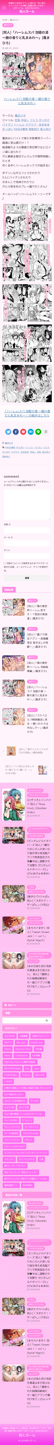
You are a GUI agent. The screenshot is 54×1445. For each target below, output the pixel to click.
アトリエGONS (10, 1120)
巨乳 (39, 452)
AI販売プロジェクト (41, 1036)
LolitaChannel (21, 1055)
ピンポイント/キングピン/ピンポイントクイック (25, 1152)
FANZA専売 (10, 447)
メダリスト (9, 1159)
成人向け (46, 452)
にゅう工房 (9, 1107)
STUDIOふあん (10, 1075)
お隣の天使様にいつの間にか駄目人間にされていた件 (27, 1088)
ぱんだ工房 (24, 1107)
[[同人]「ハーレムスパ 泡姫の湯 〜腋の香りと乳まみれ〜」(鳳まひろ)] (31, 432)
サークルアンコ (31, 1126)
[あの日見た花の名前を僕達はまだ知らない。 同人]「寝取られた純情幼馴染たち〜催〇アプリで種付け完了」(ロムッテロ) (39, 978)
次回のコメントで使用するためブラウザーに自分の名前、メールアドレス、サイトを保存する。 (26, 567)
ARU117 (8, 1042)
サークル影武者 (11, 1133)
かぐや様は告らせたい (14, 1094)
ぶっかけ (6, 452)
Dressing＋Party (23, 1049)
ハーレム (29, 447)
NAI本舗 (36, 1055)
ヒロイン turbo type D (14, 1146)
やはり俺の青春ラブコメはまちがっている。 (23, 1113)
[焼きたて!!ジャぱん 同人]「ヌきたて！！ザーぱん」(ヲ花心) (39, 900)
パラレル (29, 1139)
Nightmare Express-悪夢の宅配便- (20, 1062)
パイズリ (38, 447)
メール (8, 537)
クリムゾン (27, 1120)
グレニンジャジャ (12, 1126)
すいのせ (34, 1101)
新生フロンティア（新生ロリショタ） (21, 1172)
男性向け (6, 456)
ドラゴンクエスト (12, 1139)
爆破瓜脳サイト (11, 1185)
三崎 (41, 1159)
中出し (33, 452)
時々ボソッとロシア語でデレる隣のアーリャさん (25, 1178)
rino (27, 1068)
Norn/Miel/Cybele (12, 1068)
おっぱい (20, 447)
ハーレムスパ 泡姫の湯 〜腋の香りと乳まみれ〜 (27, 101)
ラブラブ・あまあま (20, 452)
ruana (36, 1068)
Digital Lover (37, 1042)
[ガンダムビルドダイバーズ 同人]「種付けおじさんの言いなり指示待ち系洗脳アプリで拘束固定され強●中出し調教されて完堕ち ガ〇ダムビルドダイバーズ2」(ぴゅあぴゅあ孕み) (39, 857)
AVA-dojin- (21, 1042)
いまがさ (8, 1081)
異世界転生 (28, 1185)
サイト (7, 550)
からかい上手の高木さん (15, 1101)
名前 (7, 524)
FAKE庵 (39, 1049)
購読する (11, 1005)
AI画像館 (23, 1036)
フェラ (46, 447)
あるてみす (40, 1075)
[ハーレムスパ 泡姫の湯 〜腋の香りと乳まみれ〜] (27, 238)
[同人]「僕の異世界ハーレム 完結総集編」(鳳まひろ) (37, 667)
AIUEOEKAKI (9, 1036)
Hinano (7, 1055)
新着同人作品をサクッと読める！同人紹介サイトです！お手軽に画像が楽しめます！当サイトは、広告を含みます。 (27, 1429)
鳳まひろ (20, 116)
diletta (7, 1049)
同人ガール (27, 11)
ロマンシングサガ (26, 1159)
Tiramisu (26, 1075)
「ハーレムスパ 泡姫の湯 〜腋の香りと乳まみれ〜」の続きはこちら (27, 413)
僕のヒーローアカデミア (15, 1165)
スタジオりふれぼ (30, 1133)
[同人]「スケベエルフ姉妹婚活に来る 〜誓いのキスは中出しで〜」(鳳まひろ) (37, 724)
